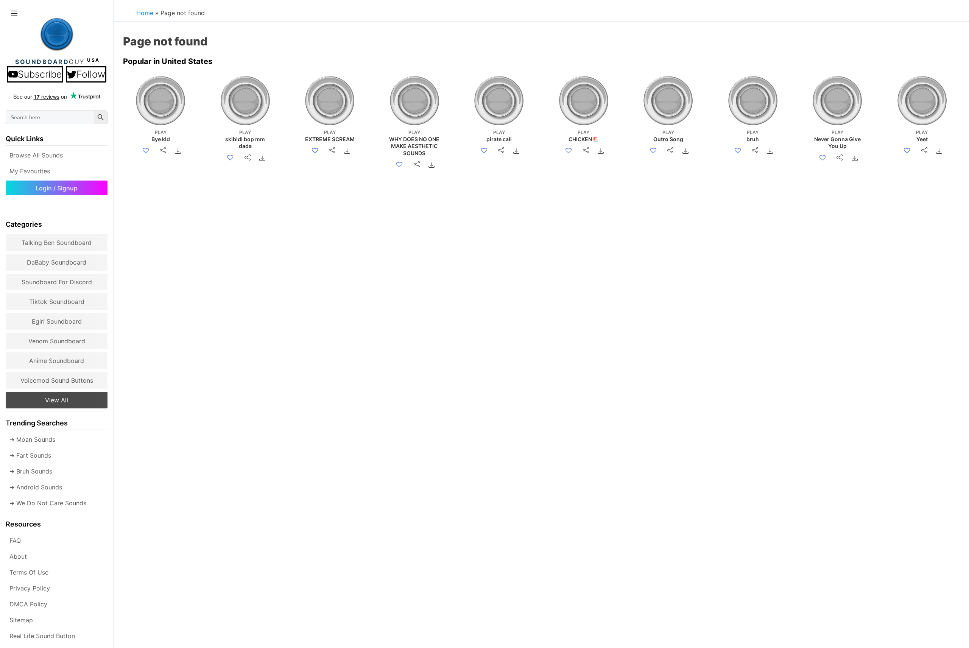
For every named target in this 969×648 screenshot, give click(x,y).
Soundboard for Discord (57, 282)
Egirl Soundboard (57, 321)
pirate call (499, 135)
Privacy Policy (29, 588)
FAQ (15, 540)
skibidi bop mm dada (245, 139)
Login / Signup (57, 188)
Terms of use (28, 572)
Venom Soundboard (56, 341)
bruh (752, 135)
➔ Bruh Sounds (30, 471)
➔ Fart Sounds (30, 455)
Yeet (922, 135)
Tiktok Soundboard (56, 301)
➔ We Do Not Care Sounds (47, 503)
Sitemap (21, 620)
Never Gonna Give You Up (837, 139)
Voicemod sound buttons (56, 380)
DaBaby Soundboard (56, 262)
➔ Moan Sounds (32, 439)
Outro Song (668, 135)
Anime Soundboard (56, 360)
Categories (24, 224)
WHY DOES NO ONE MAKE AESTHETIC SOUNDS (414, 142)
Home (144, 13)
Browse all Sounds (36, 155)
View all (56, 400)
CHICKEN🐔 (583, 135)
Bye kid (160, 135)
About (18, 556)
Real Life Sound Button (42, 636)
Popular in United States (167, 61)
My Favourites (29, 171)
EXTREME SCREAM (330, 135)
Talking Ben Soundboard (57, 242)
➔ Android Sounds (35, 487)
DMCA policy (28, 604)
